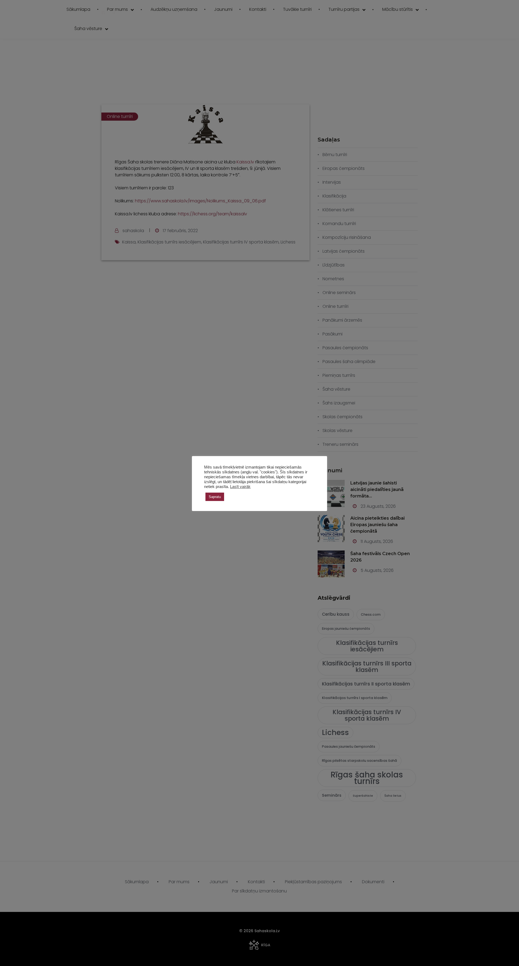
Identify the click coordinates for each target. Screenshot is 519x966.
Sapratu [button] (215, 497)
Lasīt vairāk (240, 486)
